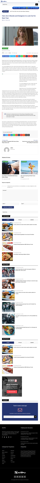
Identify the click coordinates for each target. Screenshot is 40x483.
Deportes (3, 457)
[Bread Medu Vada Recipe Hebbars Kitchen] (7, 256)
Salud (12, 460)
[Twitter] (7, 135)
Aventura (12, 452)
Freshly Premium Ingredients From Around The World (24, 234)
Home (4, 20)
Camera (12, 453)
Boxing (3, 453)
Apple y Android (4, 452)
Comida (3, 455)
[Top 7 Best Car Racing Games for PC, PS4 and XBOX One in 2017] (8, 319)
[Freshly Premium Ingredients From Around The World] (7, 236)
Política (12, 458)
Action (3, 450)
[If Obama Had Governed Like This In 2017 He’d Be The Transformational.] (8, 307)
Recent (8, 219)
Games (33, 453)
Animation (12, 450)
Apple (30, 451)
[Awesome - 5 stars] (6, 186)
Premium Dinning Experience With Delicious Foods (23, 244)
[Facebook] (4, 135)
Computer (23, 453)
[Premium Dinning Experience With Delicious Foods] (7, 246)
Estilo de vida (7, 20)
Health (22, 455)
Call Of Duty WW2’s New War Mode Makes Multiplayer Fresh (21, 11)
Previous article (5, 140)
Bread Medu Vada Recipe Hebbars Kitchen (22, 254)
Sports (29, 455)
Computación (13, 455)
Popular (20, 219)
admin (11, 147)
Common (32, 219)
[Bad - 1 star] (2, 186)
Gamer (3, 458)
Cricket (27, 453)
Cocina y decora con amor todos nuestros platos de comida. (25, 224)
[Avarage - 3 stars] (4, 186)
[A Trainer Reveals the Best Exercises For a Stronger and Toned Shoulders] (8, 330)
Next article (36, 140)
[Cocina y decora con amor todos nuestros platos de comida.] (7, 227)
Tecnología (12, 461)
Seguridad (3, 461)
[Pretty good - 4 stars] (5, 186)
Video (3, 463)
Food (30, 453)
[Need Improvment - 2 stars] (3, 186)
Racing (3, 460)
